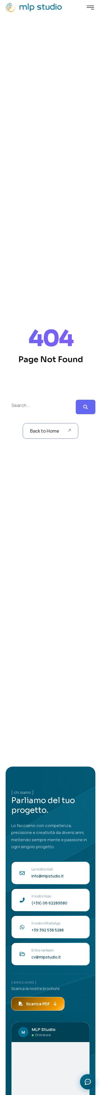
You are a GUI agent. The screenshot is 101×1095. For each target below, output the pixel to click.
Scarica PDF (38, 1003)
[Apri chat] (87, 1081)
